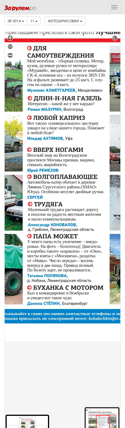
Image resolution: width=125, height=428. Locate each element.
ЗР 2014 (15, 20)
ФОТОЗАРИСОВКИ (64, 20)
